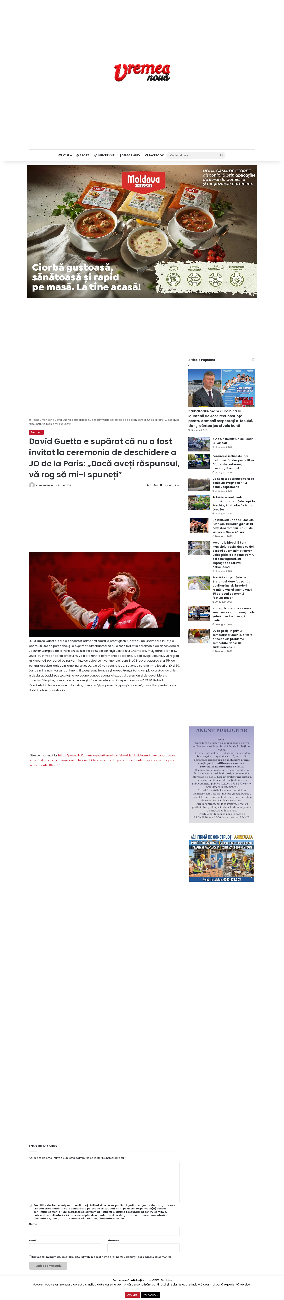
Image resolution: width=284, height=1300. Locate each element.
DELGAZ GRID (130, 155)
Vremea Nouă (44, 485)
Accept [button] (132, 1295)
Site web (113, 1240)
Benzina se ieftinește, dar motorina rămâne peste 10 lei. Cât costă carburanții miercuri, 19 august (234, 462)
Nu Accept (151, 1295)
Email (33, 1240)
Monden (47, 420)
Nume (33, 1224)
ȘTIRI (65, 155)
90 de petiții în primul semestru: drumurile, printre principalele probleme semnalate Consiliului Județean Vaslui (232, 639)
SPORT (84, 155)
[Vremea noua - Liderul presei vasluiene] (142, 73)
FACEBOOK (156, 155)
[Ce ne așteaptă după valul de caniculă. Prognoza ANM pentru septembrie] (199, 484)
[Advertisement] (142, 27)
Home (35, 420)
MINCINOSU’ (106, 155)
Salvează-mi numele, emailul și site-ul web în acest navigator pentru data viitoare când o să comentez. (102, 1257)
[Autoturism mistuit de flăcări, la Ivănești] (199, 444)
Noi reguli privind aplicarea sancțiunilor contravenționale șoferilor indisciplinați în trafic (234, 614)
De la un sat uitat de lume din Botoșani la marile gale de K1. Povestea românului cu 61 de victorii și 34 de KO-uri (233, 526)
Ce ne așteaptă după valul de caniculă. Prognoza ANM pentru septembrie (233, 483)
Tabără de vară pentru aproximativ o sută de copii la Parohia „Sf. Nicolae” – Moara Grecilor (234, 503)
